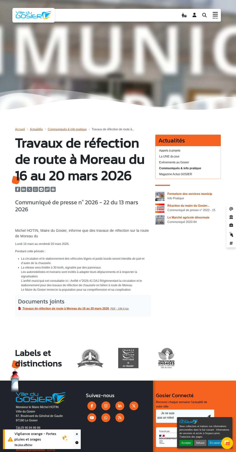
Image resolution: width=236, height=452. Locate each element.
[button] (53, 190)
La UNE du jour (169, 156)
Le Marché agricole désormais (188, 217)
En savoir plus (217, 442)
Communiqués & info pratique (67, 129)
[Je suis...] (184, 15)
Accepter (186, 442)
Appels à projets (169, 150)
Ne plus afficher (23, 445)
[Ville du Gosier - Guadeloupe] (41, 397)
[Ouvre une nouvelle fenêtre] (91, 405)
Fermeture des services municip (189, 193)
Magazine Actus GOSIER (175, 174)
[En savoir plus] (77, 444)
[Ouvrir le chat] (227, 443)
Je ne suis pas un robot (165, 415)
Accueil (20, 129)
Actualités (36, 129)
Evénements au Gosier (174, 162)
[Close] (77, 434)
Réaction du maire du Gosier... (188, 205)
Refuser (200, 442)
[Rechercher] (204, 15)
